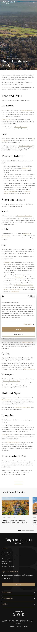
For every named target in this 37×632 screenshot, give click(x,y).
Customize (17, 334)
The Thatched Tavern (25, 146)
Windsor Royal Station (13, 442)
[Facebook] (18, 614)
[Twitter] (14, 614)
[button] (18, 592)
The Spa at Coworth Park (22, 407)
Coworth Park (6, 119)
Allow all (18, 329)
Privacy (25, 626)
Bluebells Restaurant (20, 127)
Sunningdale (19, 277)
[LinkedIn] (23, 614)
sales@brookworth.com (12, 555)
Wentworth (7, 262)
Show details (27, 324)
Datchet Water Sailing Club (11, 381)
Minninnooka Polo (27, 342)
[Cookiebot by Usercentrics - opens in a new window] (27, 296)
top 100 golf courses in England (23, 285)
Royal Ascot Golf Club (15, 289)
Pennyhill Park (6, 400)
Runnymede (25, 168)
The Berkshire (15, 291)
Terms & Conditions (15, 626)
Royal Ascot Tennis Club (24, 216)
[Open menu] (34, 3)
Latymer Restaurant (27, 110)
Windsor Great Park (10, 191)
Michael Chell (6, 435)
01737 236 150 (9, 552)
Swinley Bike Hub (29, 369)
